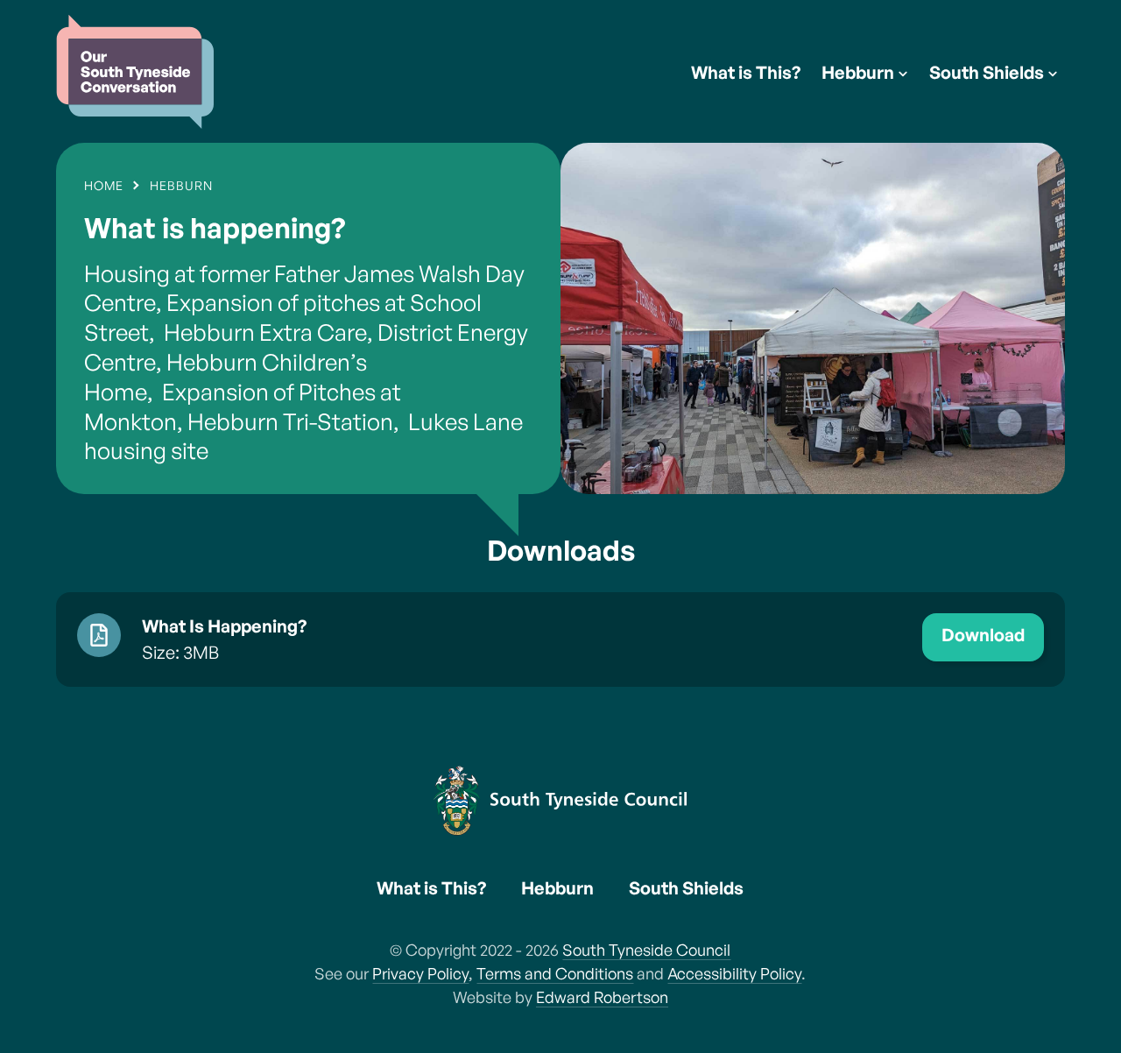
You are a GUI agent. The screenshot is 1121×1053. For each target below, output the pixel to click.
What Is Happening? (224, 626)
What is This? (745, 72)
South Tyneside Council (646, 949)
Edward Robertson (602, 997)
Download (983, 635)
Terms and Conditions (554, 973)
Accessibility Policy (734, 973)
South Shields (986, 72)
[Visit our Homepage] (135, 71)
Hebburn (857, 72)
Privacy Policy (420, 973)
